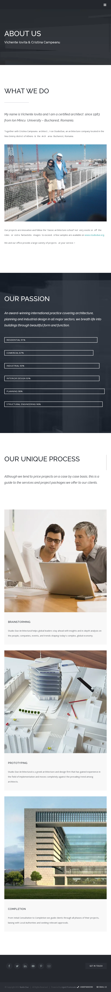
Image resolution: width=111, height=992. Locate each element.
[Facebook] (9, 966)
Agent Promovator (69, 987)
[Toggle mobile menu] (105, 4)
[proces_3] (55, 797)
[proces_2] (55, 651)
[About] (55, 37)
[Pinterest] (41, 966)
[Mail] (49, 966)
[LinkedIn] (25, 966)
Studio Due (24, 987)
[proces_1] (55, 510)
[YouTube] (33, 966)
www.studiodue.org (94, 234)
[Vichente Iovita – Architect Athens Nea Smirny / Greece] (55, 145)
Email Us (102, 987)
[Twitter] (17, 966)
